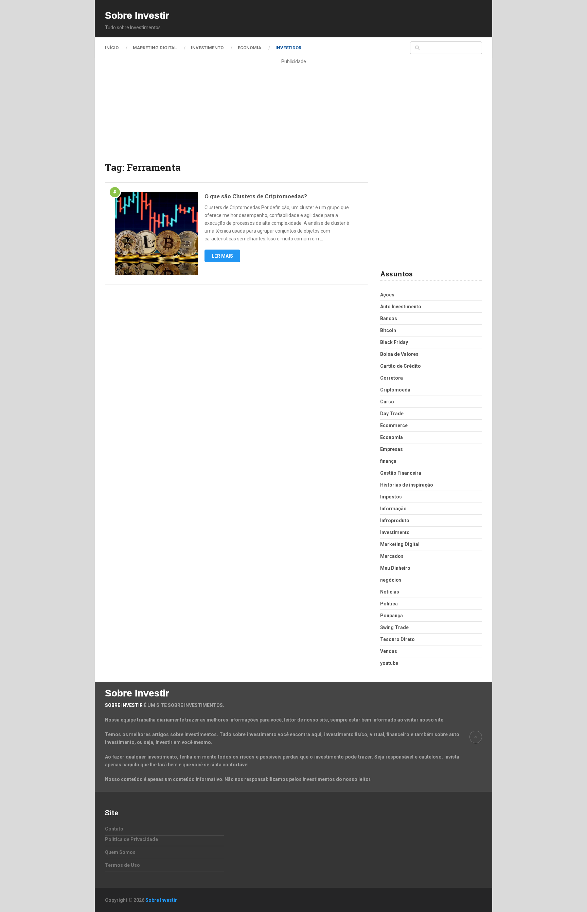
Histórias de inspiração (406, 485)
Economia (249, 47)
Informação (393, 508)
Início (112, 47)
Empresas (391, 449)
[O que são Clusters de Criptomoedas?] (156, 233)
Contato (114, 829)
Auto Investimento (400, 306)
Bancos (388, 318)
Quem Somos (120, 852)
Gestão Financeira (400, 473)
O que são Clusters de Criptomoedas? (255, 196)
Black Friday (394, 342)
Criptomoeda (395, 390)
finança (388, 461)
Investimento (207, 47)
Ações (387, 294)
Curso (387, 401)
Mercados (392, 556)
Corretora (391, 378)
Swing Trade (394, 627)
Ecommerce (394, 425)
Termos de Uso (122, 865)
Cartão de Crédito (400, 366)
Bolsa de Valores (399, 354)
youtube (389, 663)
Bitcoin (388, 330)
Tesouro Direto (397, 639)
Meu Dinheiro (395, 568)
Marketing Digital (155, 47)
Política (389, 603)
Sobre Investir (137, 15)
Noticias (389, 592)
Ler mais (222, 256)
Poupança (391, 615)
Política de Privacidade (131, 839)
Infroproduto (394, 520)
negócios (391, 580)
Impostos (391, 496)
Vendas (388, 651)
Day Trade (392, 413)
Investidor (288, 47)
